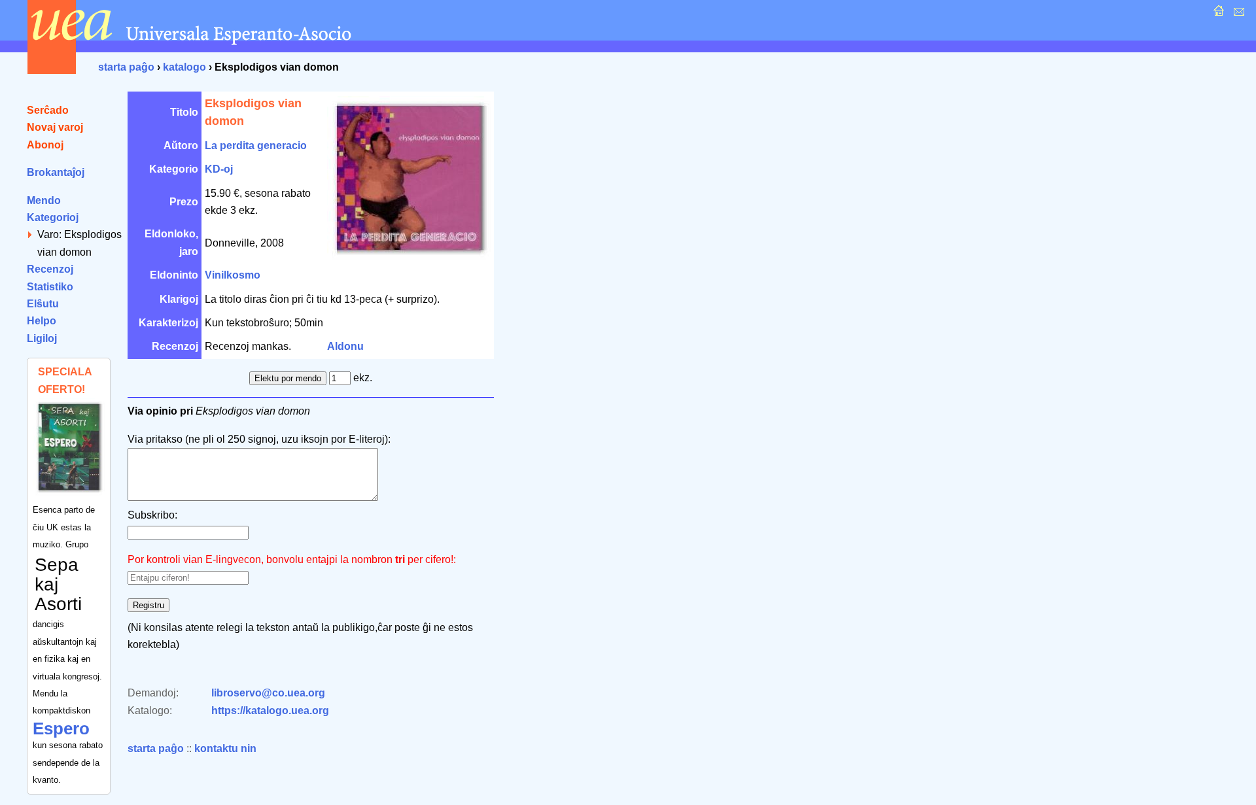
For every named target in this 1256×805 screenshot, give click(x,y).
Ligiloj (42, 338)
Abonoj (45, 144)
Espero (61, 728)
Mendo (44, 200)
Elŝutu (43, 303)
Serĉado (48, 110)
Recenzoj (50, 269)
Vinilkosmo (232, 275)
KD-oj (219, 169)
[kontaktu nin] (1237, 14)
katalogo (184, 67)
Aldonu (345, 346)
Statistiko (50, 286)
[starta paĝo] (1217, 14)
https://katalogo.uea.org (270, 710)
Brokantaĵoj (55, 172)
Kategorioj (52, 217)
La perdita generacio (256, 145)
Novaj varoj (55, 127)
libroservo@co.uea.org (268, 692)
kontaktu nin (225, 748)
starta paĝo (126, 67)
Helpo (41, 320)
